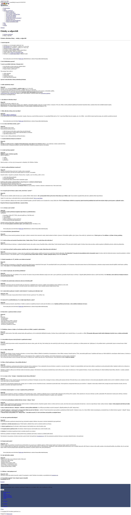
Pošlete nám (21, 58)
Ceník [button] (4, 24)
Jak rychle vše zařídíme (11, 15)
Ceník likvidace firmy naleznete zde (8, 93)
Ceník (4, 493)
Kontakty (3, 481)
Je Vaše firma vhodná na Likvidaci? (13, 18)
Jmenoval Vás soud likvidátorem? (13, 20)
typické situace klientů (15, 53)
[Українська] (6, 3)
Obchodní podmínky (7, 497)
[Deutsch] (4, 3)
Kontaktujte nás (40, 436)
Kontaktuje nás (54, 475)
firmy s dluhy (16, 48)
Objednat (3, 27)
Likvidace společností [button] (8, 10)
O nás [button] (4, 9)
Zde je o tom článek (38, 198)
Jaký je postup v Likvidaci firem (13, 14)
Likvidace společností (8, 34)
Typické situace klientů (11, 16)
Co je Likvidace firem (10, 13)
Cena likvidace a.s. (7, 47)
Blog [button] (4, 23)
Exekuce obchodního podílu (12, 21)
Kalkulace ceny (6, 494)
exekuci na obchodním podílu (16, 52)
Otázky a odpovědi (10, 11)
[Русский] (8, 3)
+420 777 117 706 (4, 1)
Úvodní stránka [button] (6, 8)
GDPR (4, 498)
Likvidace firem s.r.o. (10, 19)
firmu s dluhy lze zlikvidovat (9, 114)
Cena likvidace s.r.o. (7, 46)
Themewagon (9, 513)
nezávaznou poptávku (45, 93)
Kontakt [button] (5, 25)
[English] (2, 3)
